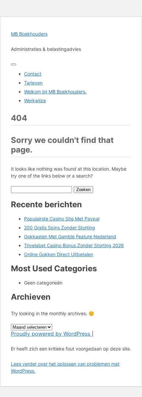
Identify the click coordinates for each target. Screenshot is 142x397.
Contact (32, 74)
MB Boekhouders (29, 34)
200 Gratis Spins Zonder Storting (59, 227)
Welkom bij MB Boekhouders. (55, 91)
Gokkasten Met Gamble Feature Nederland (70, 236)
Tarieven (33, 82)
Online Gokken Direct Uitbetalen (58, 254)
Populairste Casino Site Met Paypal (61, 218)
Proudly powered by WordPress (51, 333)
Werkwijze (35, 100)
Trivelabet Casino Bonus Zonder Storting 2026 (74, 245)
